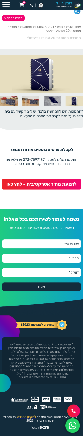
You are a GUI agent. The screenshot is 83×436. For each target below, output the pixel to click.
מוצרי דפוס (55, 27)
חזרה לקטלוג (13, 18)
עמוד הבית (73, 27)
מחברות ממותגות (32, 27)
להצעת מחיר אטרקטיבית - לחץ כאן (41, 184)
